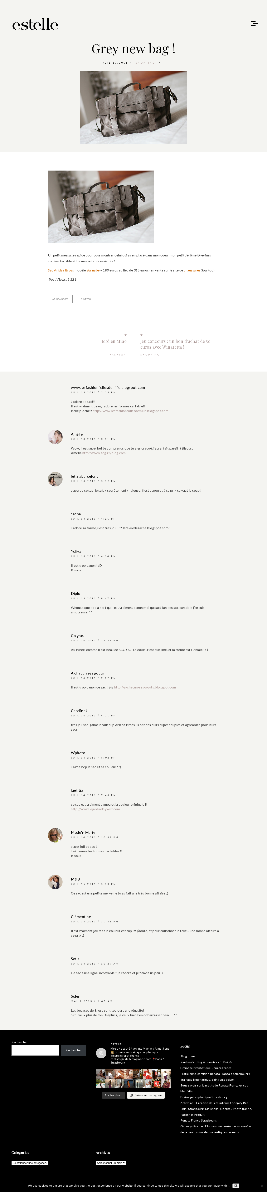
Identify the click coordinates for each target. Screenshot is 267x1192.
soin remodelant (223, 1079)
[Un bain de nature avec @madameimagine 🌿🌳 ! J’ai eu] (138, 1074)
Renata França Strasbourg (198, 1120)
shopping (145, 62)
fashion (118, 354)
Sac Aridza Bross (61, 270)
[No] (262, 1186)
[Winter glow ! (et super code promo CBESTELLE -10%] (156, 1074)
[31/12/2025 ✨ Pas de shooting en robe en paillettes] (128, 1083)
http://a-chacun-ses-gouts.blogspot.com (145, 687)
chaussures (192, 270)
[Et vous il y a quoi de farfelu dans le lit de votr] (119, 1074)
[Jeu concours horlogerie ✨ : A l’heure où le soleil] (110, 1083)
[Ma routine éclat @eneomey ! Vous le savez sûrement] (147, 1083)
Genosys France (191, 1126)
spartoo (86, 299)
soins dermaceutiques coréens (217, 1132)
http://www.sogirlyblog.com (104, 453)
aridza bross (60, 299)
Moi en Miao (114, 341)
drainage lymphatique (195, 1079)
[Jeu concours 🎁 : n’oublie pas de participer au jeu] (166, 1074)
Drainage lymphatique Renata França (206, 1068)
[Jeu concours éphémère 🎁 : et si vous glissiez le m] (156, 1083)
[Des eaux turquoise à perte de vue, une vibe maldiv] (100, 1083)
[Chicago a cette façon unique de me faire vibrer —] (119, 1083)
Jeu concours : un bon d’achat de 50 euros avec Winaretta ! (175, 344)
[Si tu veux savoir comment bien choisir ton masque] (100, 1074)
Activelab (187, 1103)
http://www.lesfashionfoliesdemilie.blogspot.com (131, 411)
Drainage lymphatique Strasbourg (203, 1097)
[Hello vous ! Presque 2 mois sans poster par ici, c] (128, 1074)
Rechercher (19, 1042)
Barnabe (93, 270)
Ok (236, 1185)
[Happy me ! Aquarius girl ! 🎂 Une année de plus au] (147, 1074)
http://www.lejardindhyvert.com (95, 809)
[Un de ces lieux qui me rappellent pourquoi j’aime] (138, 1083)
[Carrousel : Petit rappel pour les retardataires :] (166, 1083)
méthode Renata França (222, 1085)
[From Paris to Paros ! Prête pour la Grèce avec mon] (110, 1074)
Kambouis (187, 1062)
